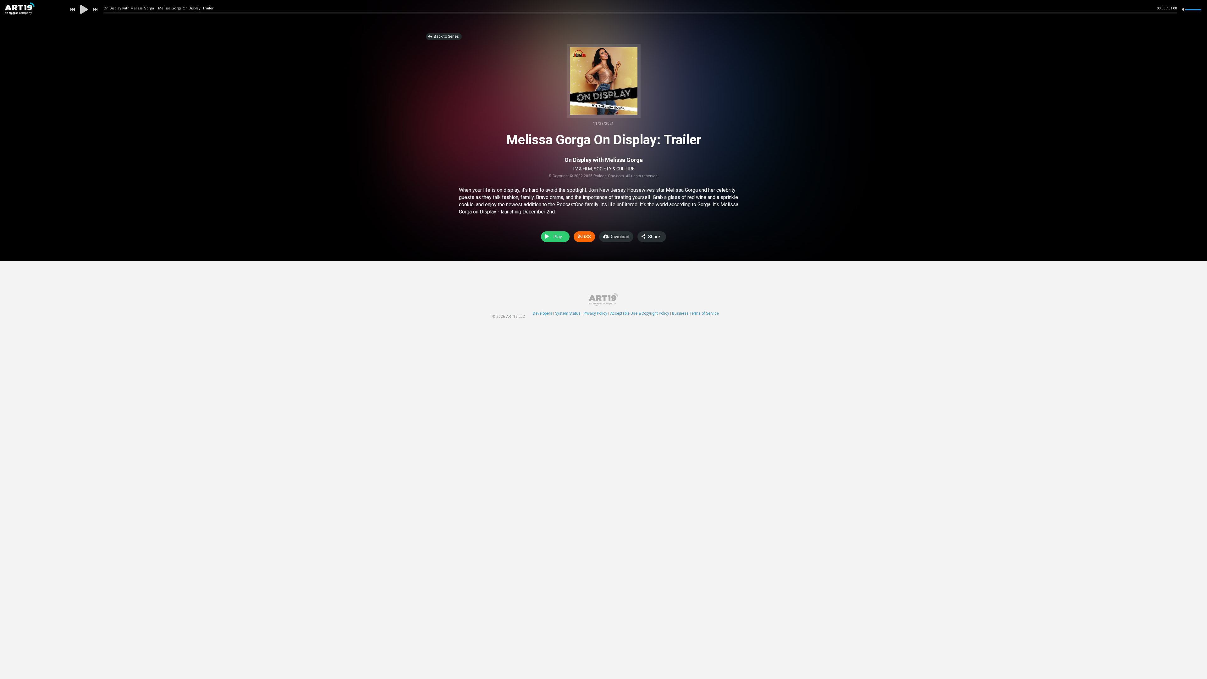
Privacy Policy (595, 313)
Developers (542, 313)
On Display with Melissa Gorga (604, 160)
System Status (568, 313)
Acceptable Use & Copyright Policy (639, 313)
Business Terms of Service (695, 313)
